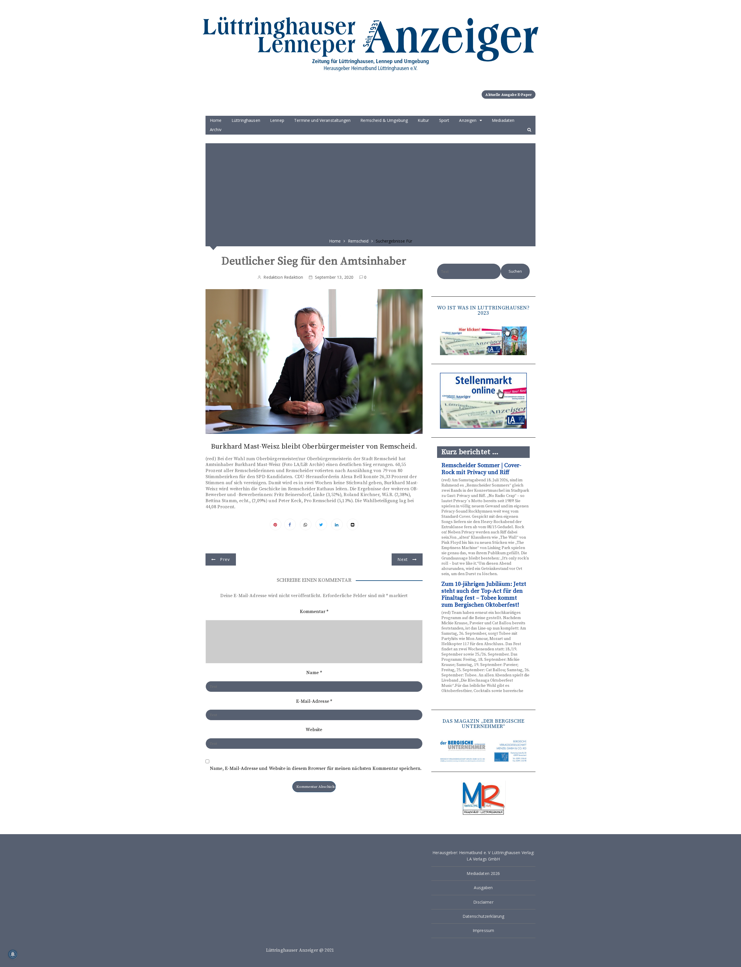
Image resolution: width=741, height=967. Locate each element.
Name (314, 673)
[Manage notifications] (12, 954)
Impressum (483, 930)
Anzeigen (467, 120)
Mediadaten (503, 120)
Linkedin (337, 524)
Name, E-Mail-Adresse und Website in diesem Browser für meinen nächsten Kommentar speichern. (316, 768)
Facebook (290, 524)
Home (216, 120)
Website (314, 730)
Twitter (321, 524)
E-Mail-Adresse (314, 701)
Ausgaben (483, 887)
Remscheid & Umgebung (384, 120)
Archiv (215, 129)
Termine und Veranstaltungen (322, 120)
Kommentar (314, 611)
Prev (225, 559)
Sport (444, 120)
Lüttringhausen (246, 120)
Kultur (423, 120)
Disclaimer (483, 902)
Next (402, 559)
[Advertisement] (370, 188)
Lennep (277, 120)
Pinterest (275, 524)
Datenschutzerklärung (484, 916)
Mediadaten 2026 (483, 873)
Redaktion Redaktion (283, 277)
